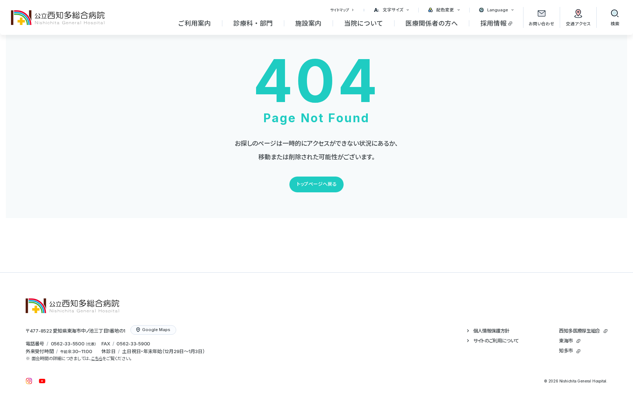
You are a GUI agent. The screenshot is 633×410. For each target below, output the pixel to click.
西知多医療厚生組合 (579, 331)
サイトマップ (339, 10)
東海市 (566, 341)
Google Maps (156, 329)
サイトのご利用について (496, 341)
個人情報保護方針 (491, 331)
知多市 (566, 350)
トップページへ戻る (317, 184)
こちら (96, 358)
